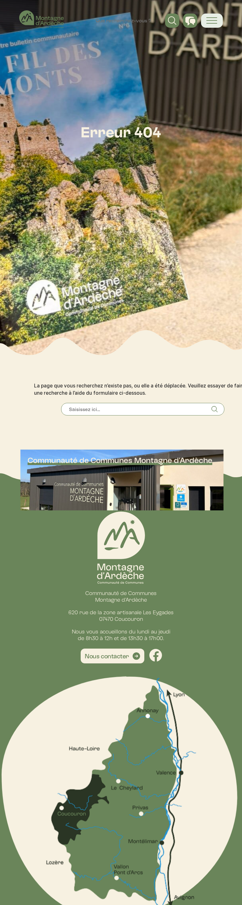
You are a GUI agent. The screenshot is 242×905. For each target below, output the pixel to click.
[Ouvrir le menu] (212, 21)
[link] (112, 656)
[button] (172, 21)
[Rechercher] (217, 409)
